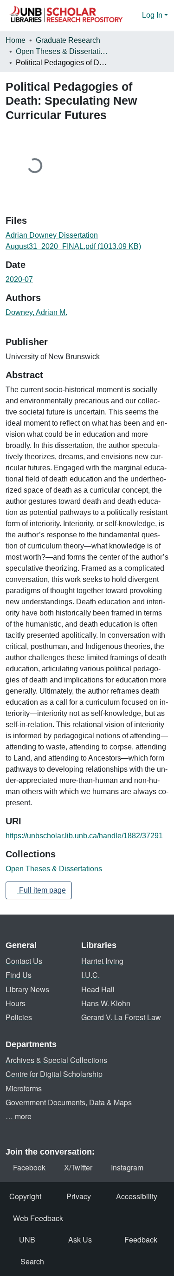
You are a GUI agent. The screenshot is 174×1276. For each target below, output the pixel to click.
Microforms (24, 1088)
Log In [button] (153, 15)
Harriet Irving (102, 960)
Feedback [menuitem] (140, 1239)
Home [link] (16, 40)
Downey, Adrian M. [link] (36, 312)
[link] (87, 241)
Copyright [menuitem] (25, 1196)
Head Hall (98, 989)
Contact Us (24, 960)
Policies (19, 1017)
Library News (27, 989)
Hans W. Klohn (105, 1003)
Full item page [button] (41, 890)
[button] (66, 15)
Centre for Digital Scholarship (54, 1074)
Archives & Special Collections (56, 1060)
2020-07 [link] (19, 279)
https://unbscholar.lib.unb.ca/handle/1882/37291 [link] (84, 836)
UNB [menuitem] (27, 1239)
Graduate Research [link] (68, 40)
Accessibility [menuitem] (136, 1196)
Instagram (127, 1167)
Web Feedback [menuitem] (38, 1218)
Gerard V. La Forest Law (121, 1017)
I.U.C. (90, 974)
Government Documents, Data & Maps (69, 1102)
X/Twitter (78, 1167)
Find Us (19, 974)
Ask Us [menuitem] (80, 1239)
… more (19, 1116)
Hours (16, 1003)
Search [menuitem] (32, 1261)
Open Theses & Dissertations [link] (62, 51)
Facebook (29, 1167)
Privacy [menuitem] (78, 1196)
